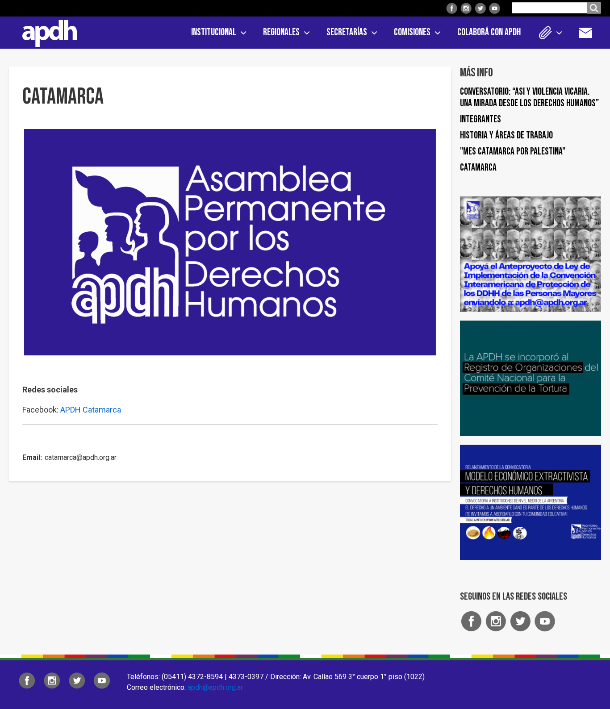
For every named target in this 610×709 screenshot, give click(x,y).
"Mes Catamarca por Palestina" (512, 152)
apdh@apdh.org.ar (215, 687)
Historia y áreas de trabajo (506, 135)
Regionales (281, 32)
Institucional (213, 32)
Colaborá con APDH (489, 32)
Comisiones (412, 32)
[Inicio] (46, 32)
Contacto (590, 33)
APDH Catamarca (90, 409)
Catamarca (478, 168)
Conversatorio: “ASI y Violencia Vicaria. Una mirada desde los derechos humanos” (529, 97)
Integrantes (480, 119)
